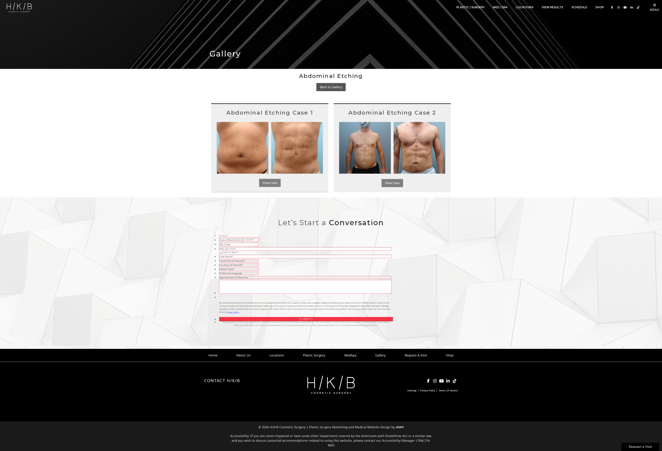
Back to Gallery (331, 87)
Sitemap (412, 390)
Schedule (579, 7)
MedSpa (350, 355)
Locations (524, 7)
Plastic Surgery (314, 355)
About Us (243, 355)
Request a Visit (640, 446)
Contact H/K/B (222, 380)
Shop (599, 7)
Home (212, 355)
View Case (270, 183)
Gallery (380, 355)
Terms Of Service (448, 390)
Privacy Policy (427, 390)
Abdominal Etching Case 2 (392, 112)
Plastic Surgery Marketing (328, 427)
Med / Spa (500, 7)
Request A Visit (416, 355)
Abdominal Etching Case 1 (269, 112)
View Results (552, 7)
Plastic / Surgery (470, 7)
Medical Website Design (372, 427)
